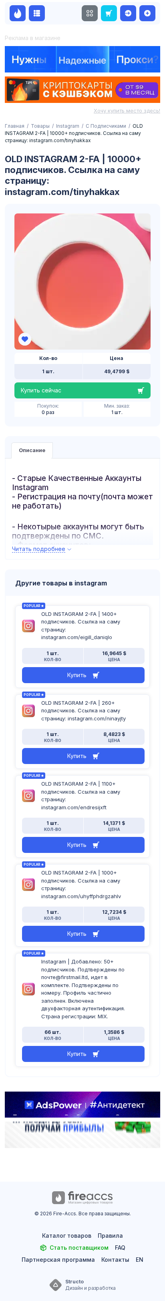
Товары (40, 126)
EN (139, 1259)
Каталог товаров (66, 1235)
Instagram (67, 126)
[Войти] (128, 13)
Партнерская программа (58, 1259)
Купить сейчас (41, 390)
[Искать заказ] (109, 13)
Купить (77, 675)
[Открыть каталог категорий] (37, 13)
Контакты (115, 1259)
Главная (14, 126)
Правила (110, 1235)
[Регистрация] (147, 13)
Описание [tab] (32, 450)
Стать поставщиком (79, 1247)
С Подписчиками (106, 126)
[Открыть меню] (90, 13)
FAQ (120, 1247)
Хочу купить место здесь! (127, 110)
